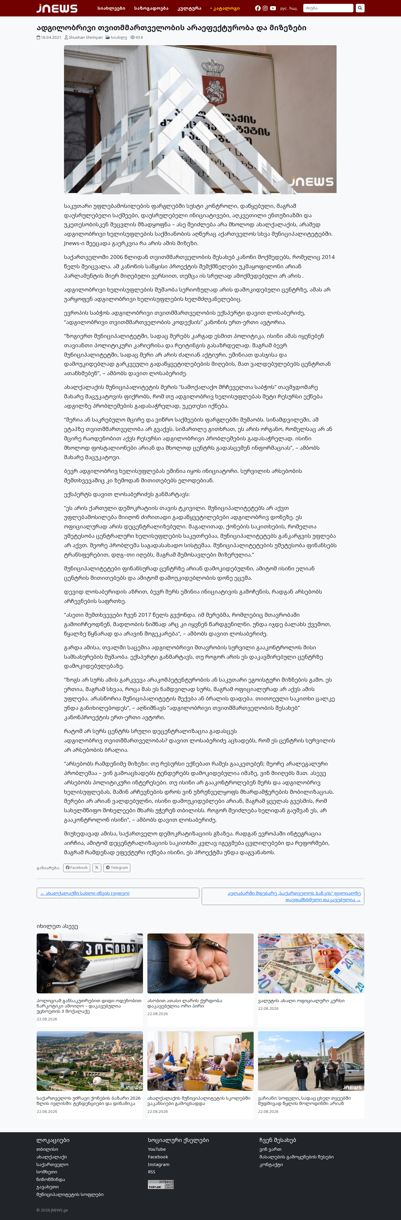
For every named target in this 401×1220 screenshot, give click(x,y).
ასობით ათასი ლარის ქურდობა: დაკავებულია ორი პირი (185, 1003)
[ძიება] (360, 8)
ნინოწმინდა (50, 1179)
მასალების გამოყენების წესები (297, 1157)
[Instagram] (265, 8)
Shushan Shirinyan (86, 37)
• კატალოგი (225, 8)
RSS (151, 1171)
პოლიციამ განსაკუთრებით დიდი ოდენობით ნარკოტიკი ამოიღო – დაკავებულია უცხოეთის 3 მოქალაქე (89, 1005)
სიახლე (119, 37)
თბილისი (47, 1149)
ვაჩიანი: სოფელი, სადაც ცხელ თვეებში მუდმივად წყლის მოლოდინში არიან (304, 1100)
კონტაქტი (271, 1164)
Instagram (158, 1164)
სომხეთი (46, 1171)
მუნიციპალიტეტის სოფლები (70, 1194)
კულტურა (189, 8)
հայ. (293, 8)
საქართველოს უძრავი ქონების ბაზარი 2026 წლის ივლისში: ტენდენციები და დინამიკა (89, 1100)
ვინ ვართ (271, 1149)
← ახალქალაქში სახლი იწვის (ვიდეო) (84, 893)
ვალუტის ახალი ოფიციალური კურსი (301, 1000)
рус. (283, 8)
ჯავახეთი (47, 1186)
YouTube (157, 1149)
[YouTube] (273, 8)
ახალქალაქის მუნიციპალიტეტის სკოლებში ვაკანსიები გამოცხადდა (198, 1100)
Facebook (79, 867)
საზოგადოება (151, 8)
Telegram (119, 867)
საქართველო (52, 1164)
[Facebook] (258, 8)
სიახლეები (111, 8)
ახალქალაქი (51, 1157)
